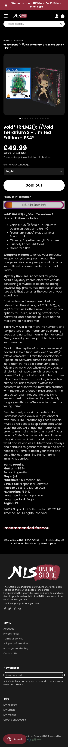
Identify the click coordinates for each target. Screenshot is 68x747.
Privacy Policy (11, 633)
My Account (10, 705)
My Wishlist (9, 714)
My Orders (9, 709)
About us (8, 628)
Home (6, 40)
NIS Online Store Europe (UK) (31, 736)
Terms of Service (13, 638)
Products (18, 40)
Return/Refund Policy (15, 648)
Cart (63, 16)
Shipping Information (15, 643)
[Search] (61, 24)
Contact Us (10, 653)
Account (57, 16)
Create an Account (14, 719)
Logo (20, 16)
